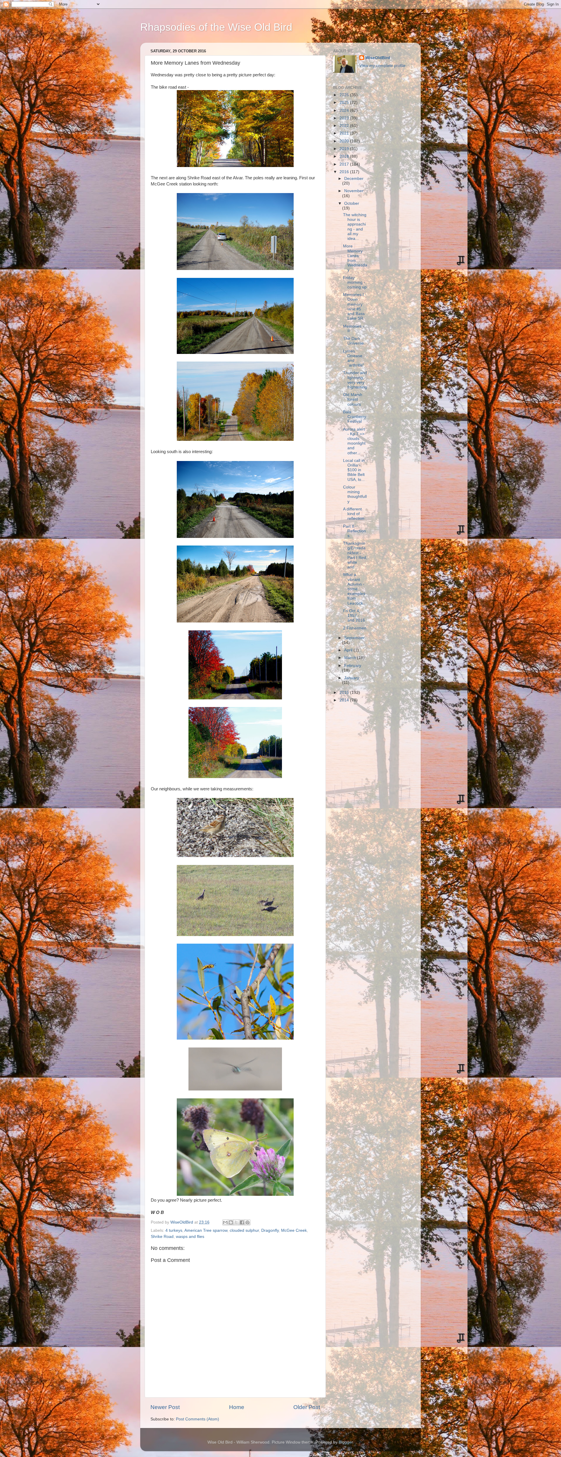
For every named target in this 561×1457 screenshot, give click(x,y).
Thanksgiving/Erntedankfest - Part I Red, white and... (355, 555)
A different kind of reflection (353, 514)
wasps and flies (190, 1236)
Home (236, 1407)
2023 (345, 118)
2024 (345, 110)
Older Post (306, 1407)
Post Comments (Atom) (197, 1419)
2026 (345, 95)
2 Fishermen (354, 628)
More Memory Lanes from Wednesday (355, 258)
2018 (345, 156)
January (351, 678)
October (351, 203)
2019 (345, 149)
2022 (345, 125)
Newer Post (165, 1407)
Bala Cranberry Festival (354, 417)
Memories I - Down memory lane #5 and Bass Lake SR (354, 307)
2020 (345, 141)
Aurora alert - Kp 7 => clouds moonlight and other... (354, 441)
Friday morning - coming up (355, 282)
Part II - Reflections (354, 531)
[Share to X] (236, 1222)
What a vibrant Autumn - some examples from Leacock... (354, 588)
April (349, 650)
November (353, 191)
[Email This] (225, 1222)
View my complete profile (382, 65)
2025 (345, 102)
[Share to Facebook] (242, 1222)
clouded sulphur (244, 1230)
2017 (345, 164)
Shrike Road (162, 1236)
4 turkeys (173, 1230)
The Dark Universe (353, 340)
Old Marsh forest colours (352, 399)
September (354, 638)
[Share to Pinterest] (247, 1222)
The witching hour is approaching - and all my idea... (354, 227)
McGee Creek (294, 1230)
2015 (345, 692)
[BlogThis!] (231, 1222)
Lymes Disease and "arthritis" (353, 358)
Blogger (346, 1442)
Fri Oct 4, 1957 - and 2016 (354, 615)
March (350, 658)
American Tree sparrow (205, 1230)
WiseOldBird (377, 58)
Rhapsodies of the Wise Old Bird (216, 27)
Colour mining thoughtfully (355, 494)
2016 (345, 172)
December (353, 178)
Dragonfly (270, 1230)
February (352, 665)
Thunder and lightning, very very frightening (355, 380)
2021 (345, 133)
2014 (345, 700)
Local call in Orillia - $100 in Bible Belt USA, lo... (354, 470)
